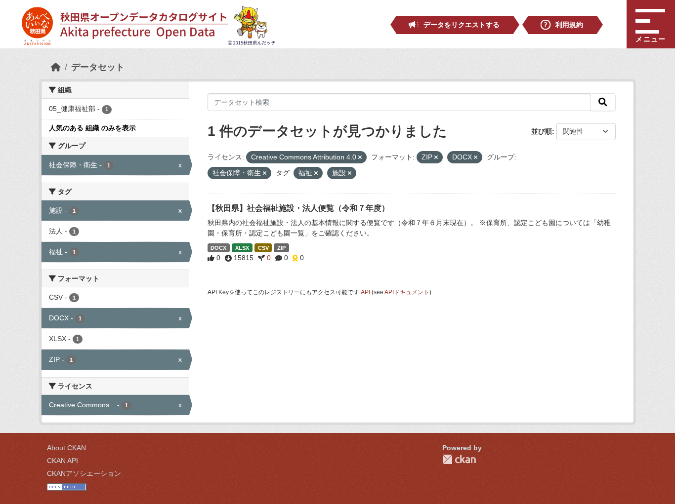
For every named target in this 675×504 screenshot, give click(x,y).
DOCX (218, 248)
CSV (263, 248)
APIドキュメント (406, 292)
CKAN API (62, 461)
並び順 (541, 131)
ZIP (281, 248)
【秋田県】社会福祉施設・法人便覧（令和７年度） (298, 208)
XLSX (242, 248)
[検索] (603, 102)
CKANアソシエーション (84, 473)
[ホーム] (56, 67)
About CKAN (66, 448)
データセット (98, 67)
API (365, 292)
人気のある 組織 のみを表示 (92, 128)
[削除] (360, 157)
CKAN (459, 459)
